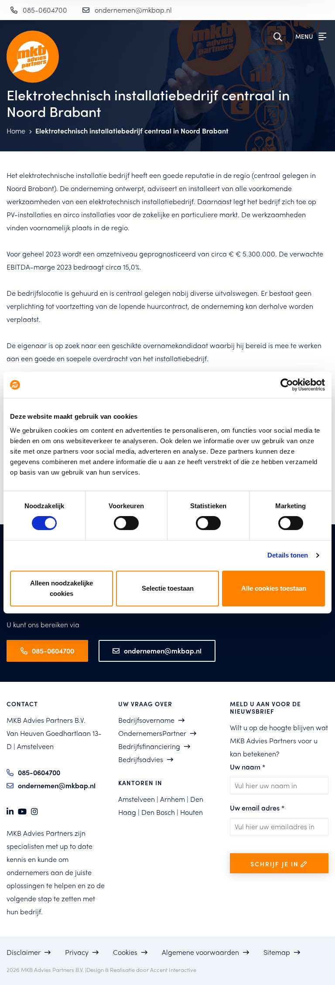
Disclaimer (24, 952)
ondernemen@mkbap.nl (133, 10)
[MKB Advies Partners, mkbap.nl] (28, 57)
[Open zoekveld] (280, 37)
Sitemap (276, 952)
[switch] (126, 523)
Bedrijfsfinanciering (149, 746)
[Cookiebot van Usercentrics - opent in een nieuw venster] (287, 384)
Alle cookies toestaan (273, 588)
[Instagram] (34, 812)
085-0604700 (45, 10)
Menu (304, 36)
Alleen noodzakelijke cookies (61, 588)
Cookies (125, 952)
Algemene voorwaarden (200, 952)
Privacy (77, 952)
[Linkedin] (10, 812)
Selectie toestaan (168, 588)
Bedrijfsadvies (140, 759)
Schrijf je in (275, 863)
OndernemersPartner (152, 733)
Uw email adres (257, 808)
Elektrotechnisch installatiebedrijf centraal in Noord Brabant (132, 131)
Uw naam (247, 767)
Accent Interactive (173, 969)
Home (17, 131)
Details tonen (287, 555)
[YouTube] (22, 812)
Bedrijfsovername (146, 720)
